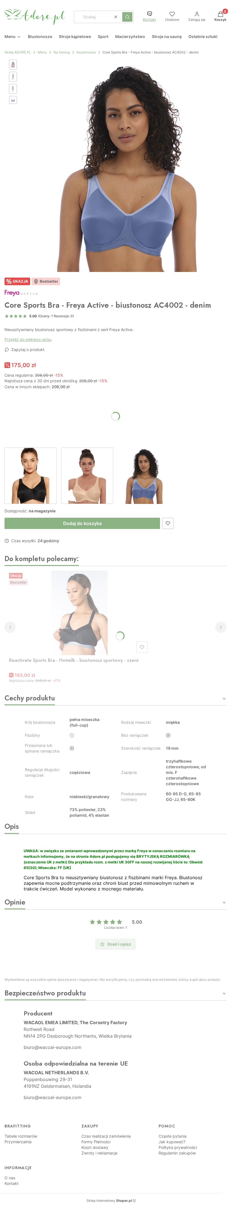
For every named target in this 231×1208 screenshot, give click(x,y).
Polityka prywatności (178, 1147)
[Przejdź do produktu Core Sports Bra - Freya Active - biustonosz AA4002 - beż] (87, 476)
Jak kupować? (172, 1141)
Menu (42, 52)
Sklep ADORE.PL (18, 52)
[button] (127, 17)
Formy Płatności (95, 1141)
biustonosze (86, 52)
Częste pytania (172, 1136)
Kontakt (149, 19)
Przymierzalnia (18, 1141)
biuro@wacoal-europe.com (52, 1047)
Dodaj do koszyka (82, 523)
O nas (10, 1177)
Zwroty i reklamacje (99, 1153)
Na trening (62, 52)
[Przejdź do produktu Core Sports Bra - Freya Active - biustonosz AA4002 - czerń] (31, 476)
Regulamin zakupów (177, 1153)
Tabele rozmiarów (21, 1136)
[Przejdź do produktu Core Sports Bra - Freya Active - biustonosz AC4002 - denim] (144, 476)
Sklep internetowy (109, 1200)
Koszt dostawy (94, 1147)
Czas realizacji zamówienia (106, 1136)
